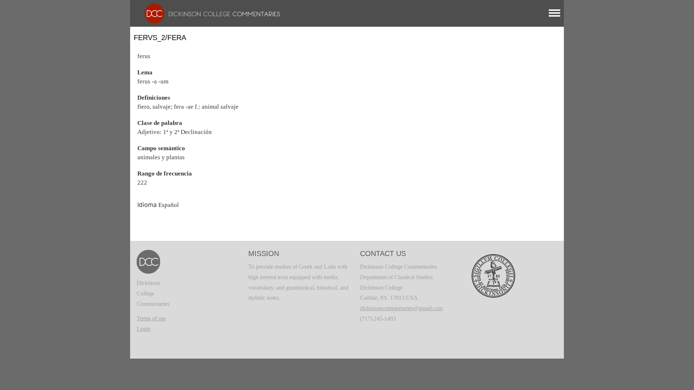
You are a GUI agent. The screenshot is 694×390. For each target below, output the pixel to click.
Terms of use (151, 318)
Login (143, 329)
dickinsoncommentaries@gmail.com (401, 308)
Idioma (147, 204)
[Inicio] (208, 13)
